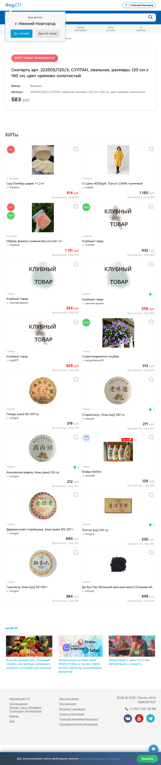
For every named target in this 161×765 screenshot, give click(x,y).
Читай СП (11, 628)
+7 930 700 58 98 (142, 709)
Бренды (14, 716)
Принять (147, 759)
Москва (14, 707)
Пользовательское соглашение (78, 724)
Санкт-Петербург (31, 707)
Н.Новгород (16, 711)
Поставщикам (67, 703)
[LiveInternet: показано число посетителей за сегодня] (18, 735)
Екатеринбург (33, 711)
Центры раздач (18, 703)
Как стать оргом (69, 698)
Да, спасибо (21, 33)
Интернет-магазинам (72, 709)
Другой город (47, 33)
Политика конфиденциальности (78, 719)
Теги (12, 721)
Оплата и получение (71, 714)
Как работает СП (19, 698)
